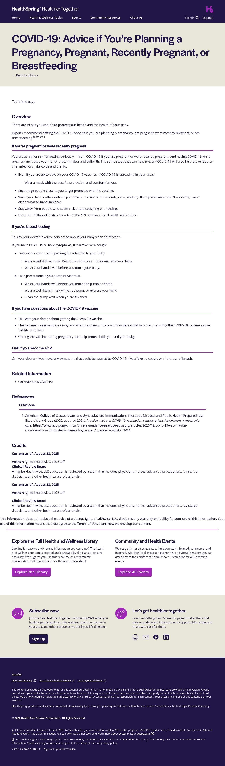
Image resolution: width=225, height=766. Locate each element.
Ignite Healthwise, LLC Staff (45, 492)
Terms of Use (87, 523)
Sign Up (38, 638)
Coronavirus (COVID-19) (35, 382)
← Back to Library (25, 75)
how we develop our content (129, 523)
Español (208, 18)
